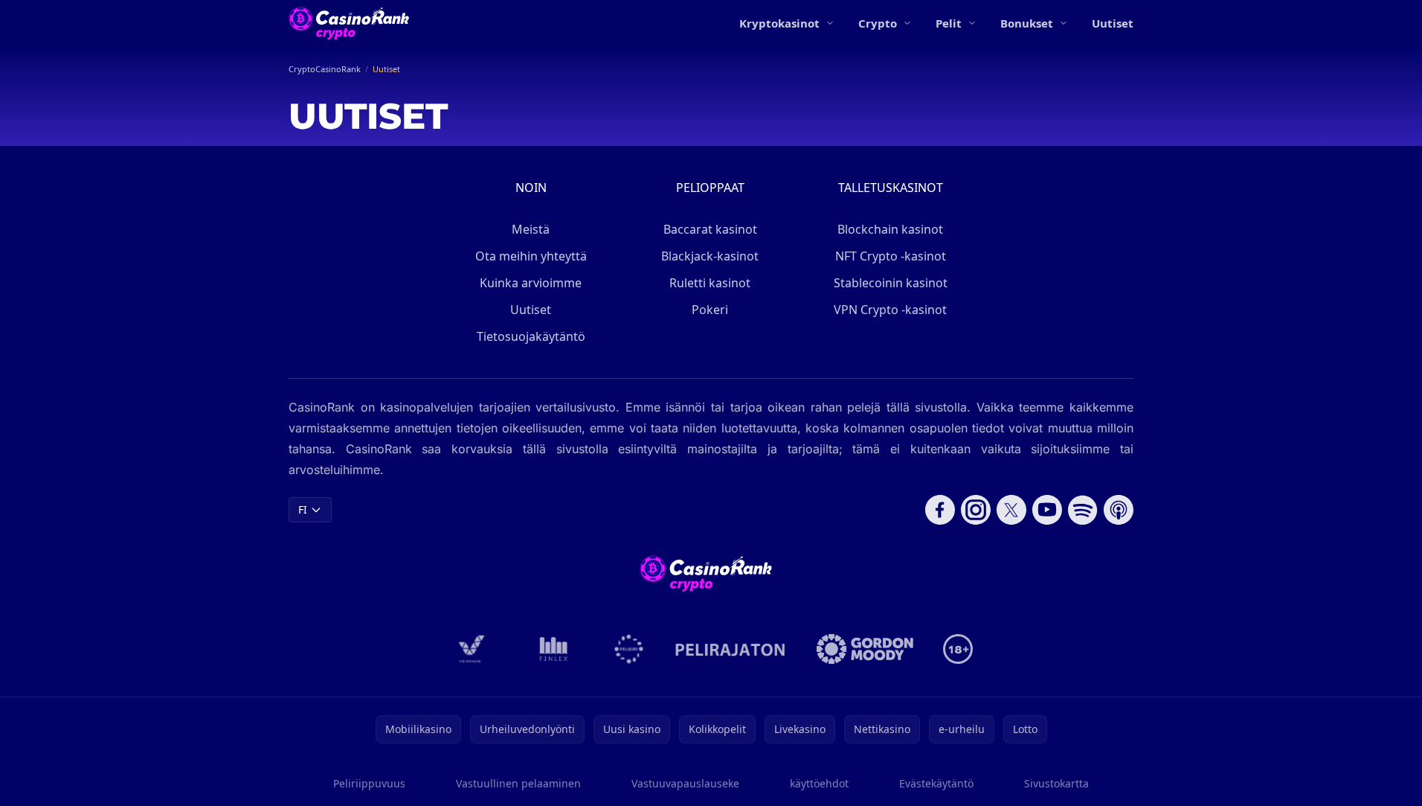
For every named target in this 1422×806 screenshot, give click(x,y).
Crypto (877, 23)
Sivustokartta (1056, 783)
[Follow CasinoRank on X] (1011, 510)
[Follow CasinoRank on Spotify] (1083, 510)
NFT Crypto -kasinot (890, 256)
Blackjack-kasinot (710, 256)
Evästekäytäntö (936, 783)
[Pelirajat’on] (730, 649)
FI (302, 509)
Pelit (949, 23)
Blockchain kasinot (890, 229)
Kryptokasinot (779, 23)
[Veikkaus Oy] (472, 649)
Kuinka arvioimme (531, 283)
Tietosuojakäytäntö (531, 336)
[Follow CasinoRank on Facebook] (940, 510)
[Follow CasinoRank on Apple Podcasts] (1118, 510)
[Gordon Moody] (865, 649)
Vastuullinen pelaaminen (518, 783)
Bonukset (1026, 23)
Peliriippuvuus (369, 783)
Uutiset (1112, 23)
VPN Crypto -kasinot (890, 309)
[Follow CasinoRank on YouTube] (1047, 510)
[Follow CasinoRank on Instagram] (976, 510)
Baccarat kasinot (710, 229)
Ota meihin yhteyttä (531, 256)
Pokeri (710, 309)
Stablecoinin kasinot (891, 283)
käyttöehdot (819, 783)
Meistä (531, 229)
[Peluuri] (629, 649)
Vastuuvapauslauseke (685, 783)
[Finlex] (554, 649)
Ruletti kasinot (709, 283)
